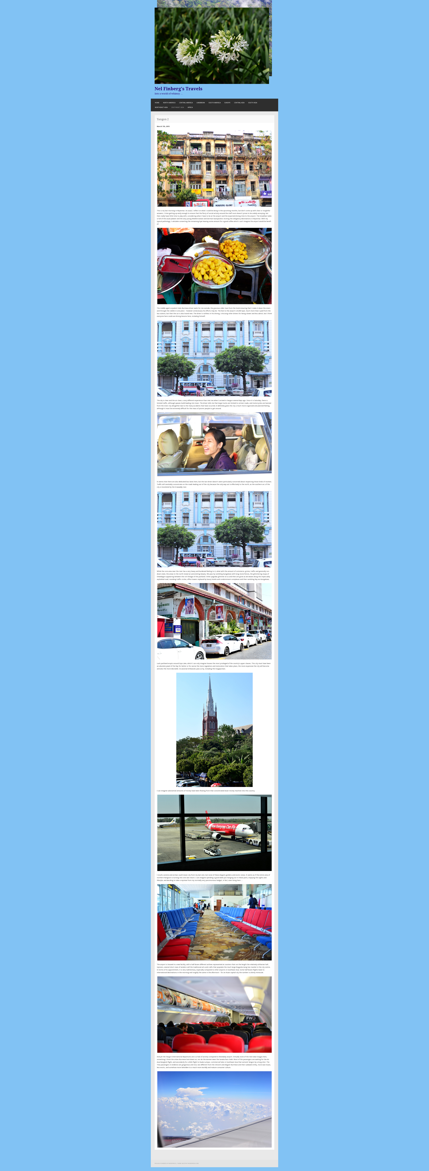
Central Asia (239, 103)
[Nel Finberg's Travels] (212, 83)
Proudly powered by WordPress (165, 1163)
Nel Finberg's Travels (178, 88)
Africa (190, 107)
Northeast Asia (161, 107)
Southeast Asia (177, 107)
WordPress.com (193, 1163)
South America (215, 103)
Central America (186, 103)
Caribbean (201, 103)
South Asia (252, 103)
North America (169, 103)
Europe (227, 103)
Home (157, 103)
